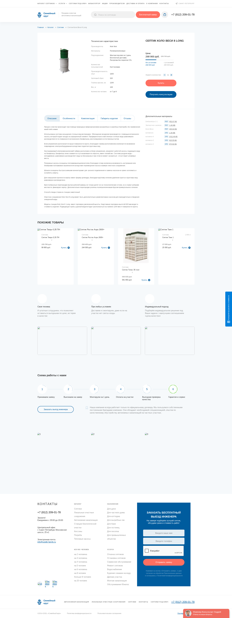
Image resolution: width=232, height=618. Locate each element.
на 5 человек (80, 565)
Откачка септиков (115, 554)
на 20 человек (80, 580)
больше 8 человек (82, 577)
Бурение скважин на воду (119, 573)
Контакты (164, 3)
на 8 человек (80, 573)
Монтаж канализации (117, 580)
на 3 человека (80, 558)
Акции (105, 3)
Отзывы (127, 118)
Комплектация (88, 118)
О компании (152, 3)
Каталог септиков (46, 3)
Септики (78, 509)
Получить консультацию (161, 94)
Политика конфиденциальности (79, 613)
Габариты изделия (109, 118)
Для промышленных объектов (116, 537)
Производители (117, 3)
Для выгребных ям (115, 520)
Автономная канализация (86, 520)
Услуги (62, 3)
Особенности (69, 118)
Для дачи (111, 509)
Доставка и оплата (135, 3)
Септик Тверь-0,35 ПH (50, 237)
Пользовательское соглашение (109, 613)
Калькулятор (94, 3)
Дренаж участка (114, 577)
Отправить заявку (163, 562)
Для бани (111, 524)
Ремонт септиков (115, 565)
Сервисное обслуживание (119, 562)
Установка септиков (116, 558)
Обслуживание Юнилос (118, 584)
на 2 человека (80, 554)
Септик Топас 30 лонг (130, 270)
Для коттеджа (113, 516)
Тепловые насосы (82, 539)
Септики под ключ (77, 3)
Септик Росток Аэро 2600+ (92, 237)
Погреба (78, 535)
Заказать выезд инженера (56, 409)
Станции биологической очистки (85, 526)
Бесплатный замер (148, 14)
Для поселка (113, 531)
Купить (144, 280)
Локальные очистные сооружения (84, 514)
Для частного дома (116, 512)
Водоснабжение (114, 569)
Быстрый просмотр (56, 245)
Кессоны (78, 531)
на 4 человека (80, 562)
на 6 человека (80, 569)
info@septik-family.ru (46, 542)
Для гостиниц (113, 527)
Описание (52, 118)
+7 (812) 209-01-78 (183, 14)
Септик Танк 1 (168, 237)
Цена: (148, 53)
